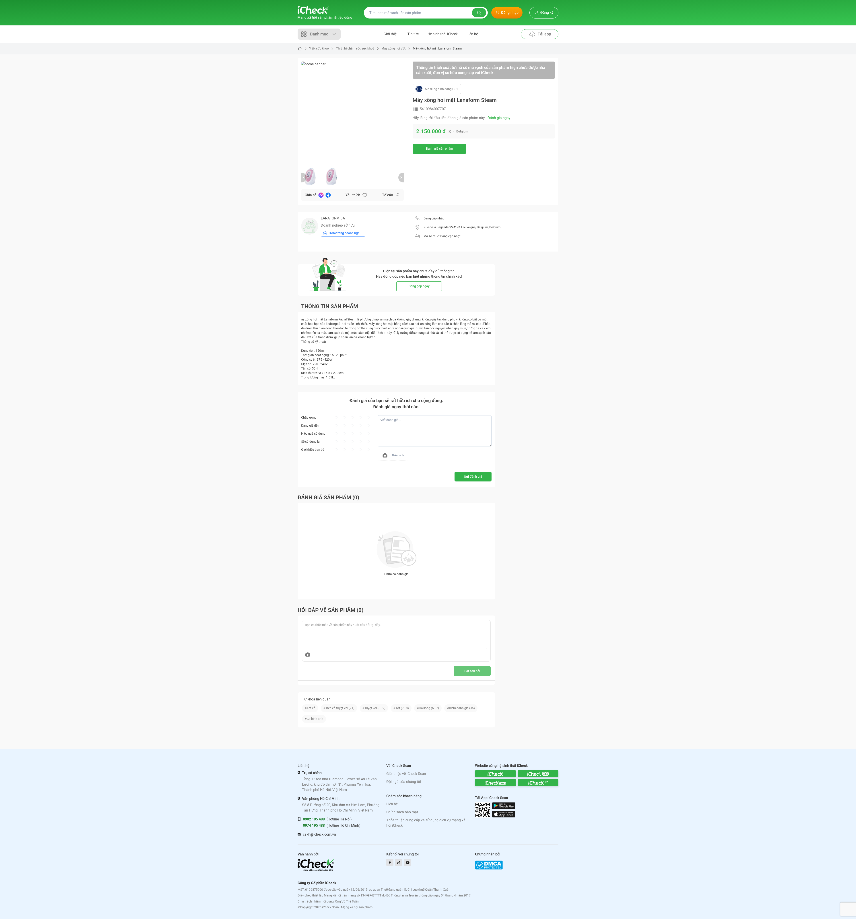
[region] (352, 113)
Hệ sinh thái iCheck (443, 34)
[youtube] (407, 862)
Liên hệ (472, 34)
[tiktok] (398, 862)
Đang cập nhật (434, 218)
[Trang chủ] (325, 12)
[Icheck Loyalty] (538, 782)
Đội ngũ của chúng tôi (403, 782)
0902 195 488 (314, 819)
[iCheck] (495, 773)
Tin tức (413, 34)
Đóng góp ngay (419, 286)
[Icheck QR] (538, 773)
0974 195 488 (314, 825)
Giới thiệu (391, 34)
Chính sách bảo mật (402, 812)
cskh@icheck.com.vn (319, 834)
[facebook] (389, 862)
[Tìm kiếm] (479, 12)
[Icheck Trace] (495, 782)
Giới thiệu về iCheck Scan (406, 774)
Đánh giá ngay (499, 118)
